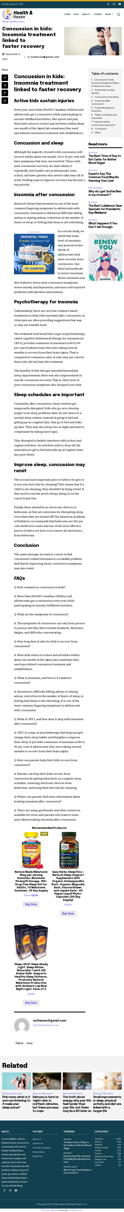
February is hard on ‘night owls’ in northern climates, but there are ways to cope (46, 1104)
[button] (118, 14)
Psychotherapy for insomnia (102, 109)
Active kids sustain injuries (103, 91)
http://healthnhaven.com (46, 1025)
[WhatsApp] (5, 100)
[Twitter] (5, 85)
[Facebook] (108, 4)
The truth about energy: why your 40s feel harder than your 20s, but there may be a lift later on (77, 1104)
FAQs (98, 132)
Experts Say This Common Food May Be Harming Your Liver (103, 177)
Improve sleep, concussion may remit (103, 123)
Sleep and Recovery (13, 21)
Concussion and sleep (107, 96)
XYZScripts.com (76, 1210)
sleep (29, 1043)
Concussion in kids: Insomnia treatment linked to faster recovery (105, 82)
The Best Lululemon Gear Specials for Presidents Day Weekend (105, 209)
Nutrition (93, 152)
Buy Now (31, 904)
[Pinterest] (5, 93)
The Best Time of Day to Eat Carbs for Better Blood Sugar (104, 159)
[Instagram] (114, 4)
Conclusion (101, 128)
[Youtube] (119, 4)
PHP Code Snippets (49, 1210)
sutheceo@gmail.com (45, 56)
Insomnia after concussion (100, 102)
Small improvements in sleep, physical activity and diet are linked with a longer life (107, 1104)
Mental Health (95, 188)
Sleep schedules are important (104, 116)
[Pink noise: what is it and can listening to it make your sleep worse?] (16, 1081)
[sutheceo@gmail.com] (22, 1026)
